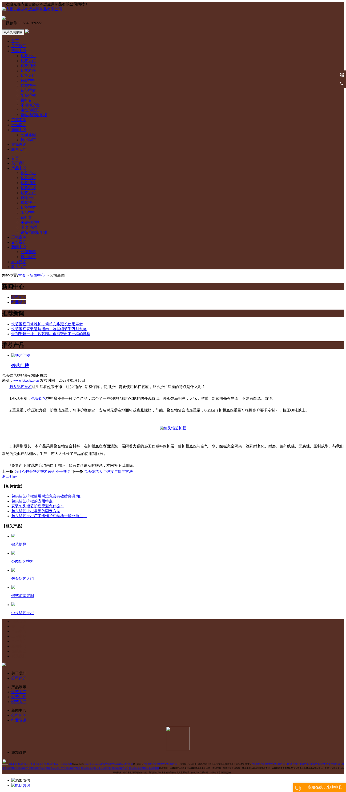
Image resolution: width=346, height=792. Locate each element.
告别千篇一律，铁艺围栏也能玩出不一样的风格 (50, 334)
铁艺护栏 (28, 56)
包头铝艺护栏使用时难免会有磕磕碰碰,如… (47, 496)
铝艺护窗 (28, 90)
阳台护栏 (28, 95)
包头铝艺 (38, 398)
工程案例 (18, 120)
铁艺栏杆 (18, 697)
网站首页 (18, 622)
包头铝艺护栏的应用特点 (32, 501)
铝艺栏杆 (28, 71)
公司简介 (18, 678)
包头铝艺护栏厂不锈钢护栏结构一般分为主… (49, 516)
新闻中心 (18, 130)
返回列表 (9, 476)
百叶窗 (26, 100)
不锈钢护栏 (30, 105)
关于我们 (18, 46)
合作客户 (18, 125)
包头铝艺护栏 (20, 387)
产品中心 (18, 51)
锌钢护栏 (28, 80)
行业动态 (28, 140)
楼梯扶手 (28, 85)
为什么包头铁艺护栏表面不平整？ (42, 472)
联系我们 (18, 149)
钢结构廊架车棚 (34, 115)
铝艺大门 (28, 76)
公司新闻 (28, 135)
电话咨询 (22, 786)
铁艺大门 (28, 61)
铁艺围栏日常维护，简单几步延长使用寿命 (47, 324)
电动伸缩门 (30, 110)
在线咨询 (18, 145)
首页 (15, 41)
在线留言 (18, 651)
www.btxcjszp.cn (26, 380)
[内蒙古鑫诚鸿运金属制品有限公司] (32, 9)
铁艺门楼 (28, 66)
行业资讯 (18, 720)
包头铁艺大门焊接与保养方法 (108, 472)
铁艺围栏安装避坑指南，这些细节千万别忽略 (49, 329)
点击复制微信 (13, 32)
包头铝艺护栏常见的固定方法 (35, 511)
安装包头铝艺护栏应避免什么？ (37, 506)
